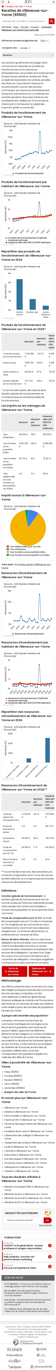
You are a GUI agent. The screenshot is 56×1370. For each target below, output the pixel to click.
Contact (12, 1329)
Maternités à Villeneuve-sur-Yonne (22, 1155)
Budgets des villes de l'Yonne (20, 1092)
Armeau (25, 27)
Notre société (37, 1327)
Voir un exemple (45, 1225)
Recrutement (22, 1329)
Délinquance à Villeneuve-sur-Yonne (23, 1167)
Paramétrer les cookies (14, 1332)
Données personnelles (38, 1329)
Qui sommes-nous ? (13, 1327)
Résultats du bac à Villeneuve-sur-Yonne (26, 1194)
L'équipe (27, 1327)
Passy (16, 27)
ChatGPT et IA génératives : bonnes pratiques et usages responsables (23, 1245)
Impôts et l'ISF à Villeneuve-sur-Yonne (24, 1120)
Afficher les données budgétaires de (19, 41)
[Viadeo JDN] (41, 1361)
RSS (50, 1332)
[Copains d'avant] (14, 1361)
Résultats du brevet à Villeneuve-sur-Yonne (27, 1198)
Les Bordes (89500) (14, 1088)
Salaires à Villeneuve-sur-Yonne (21, 1112)
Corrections (14, 1334)
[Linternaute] (14, 1355)
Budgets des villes (15, 6)
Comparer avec (9, 48)
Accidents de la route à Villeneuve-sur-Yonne (28, 1131)
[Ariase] (14, 1366)
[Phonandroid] (41, 1367)
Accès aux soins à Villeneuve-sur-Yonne (25, 1163)
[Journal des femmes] (14, 1349)
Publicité (47, 1327)
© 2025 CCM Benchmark (28, 1337)
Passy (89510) (11, 1072)
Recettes (7, 55)
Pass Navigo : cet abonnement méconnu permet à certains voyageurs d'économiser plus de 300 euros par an (27, 1302)
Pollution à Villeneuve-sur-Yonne (21, 1171)
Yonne (29, 6)
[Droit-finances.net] (41, 1355)
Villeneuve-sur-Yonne (15, 1108)
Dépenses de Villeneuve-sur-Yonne (40, 971)
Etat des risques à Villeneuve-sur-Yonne (25, 1159)
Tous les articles (40, 1332)
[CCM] (41, 1349)
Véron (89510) (11, 1084)
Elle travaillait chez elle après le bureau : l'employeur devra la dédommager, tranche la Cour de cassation (26, 1293)
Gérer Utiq (28, 1332)
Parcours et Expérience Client (20, 1267)
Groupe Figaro (41, 1334)
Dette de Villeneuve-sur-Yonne (14, 971)
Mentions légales (27, 1334)
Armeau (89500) (13, 1076)
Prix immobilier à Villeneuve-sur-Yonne (24, 1116)
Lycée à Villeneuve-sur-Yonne (20, 1147)
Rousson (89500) (13, 1080)
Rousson (35, 27)
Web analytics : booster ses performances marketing (19, 1257)
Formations (12, 1237)
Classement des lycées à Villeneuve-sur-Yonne (29, 1142)
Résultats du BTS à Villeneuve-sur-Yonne (25, 1202)
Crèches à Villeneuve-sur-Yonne (21, 1151)
